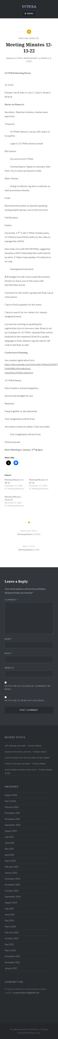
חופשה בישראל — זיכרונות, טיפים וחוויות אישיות (26, 751)
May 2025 (9, 849)
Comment (11, 599)
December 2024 (12, 878)
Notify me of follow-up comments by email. (28, 687)
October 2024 (11, 890)
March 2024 (10, 926)
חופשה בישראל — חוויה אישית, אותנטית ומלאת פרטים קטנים (28, 771)
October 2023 (11, 938)
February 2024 (11, 932)
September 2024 (13, 896)
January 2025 (11, 873)
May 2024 (9, 920)
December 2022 (12, 956)
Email (9, 653)
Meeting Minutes (29, 38)
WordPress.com (32, 1032)
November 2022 (12, 962)
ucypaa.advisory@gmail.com (26, 992)
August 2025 (11, 831)
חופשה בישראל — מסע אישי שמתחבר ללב (23, 745)
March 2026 (10, 801)
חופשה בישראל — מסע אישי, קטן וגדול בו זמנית (25, 763)
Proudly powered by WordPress (24, 1029)
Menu (30, 13)
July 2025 (9, 837)
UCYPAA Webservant (26, 58)
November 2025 (12, 819)
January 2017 (11, 968)
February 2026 (11, 807)
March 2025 (10, 861)
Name (8, 639)
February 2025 (11, 866)
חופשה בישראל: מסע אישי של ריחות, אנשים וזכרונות (27, 757)
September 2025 (13, 825)
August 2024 (11, 902)
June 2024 (9, 914)
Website (9, 668)
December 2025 (12, 813)
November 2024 (12, 884)
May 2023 (9, 944)
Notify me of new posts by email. (25, 700)
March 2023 (10, 950)
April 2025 (9, 855)
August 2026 (11, 795)
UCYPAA (29, 6)
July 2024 (9, 908)
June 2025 (9, 843)
